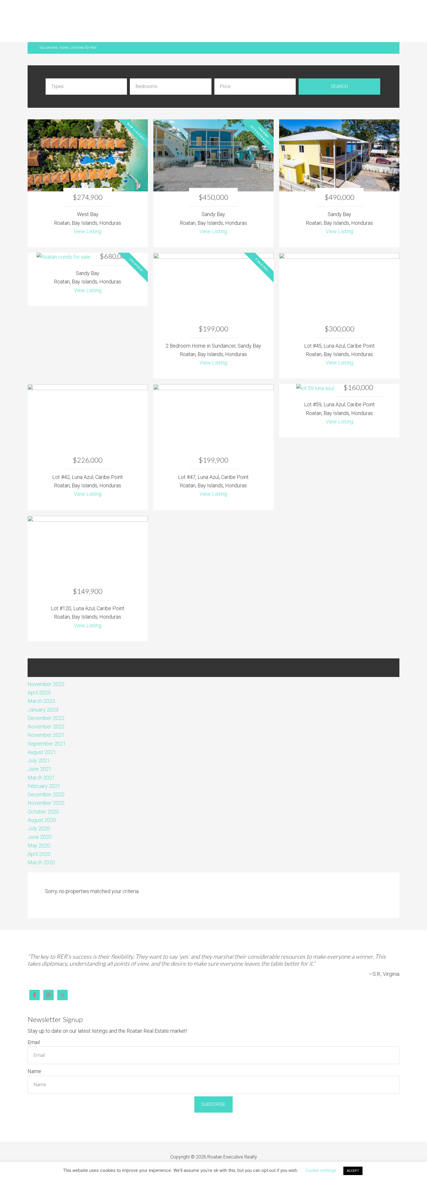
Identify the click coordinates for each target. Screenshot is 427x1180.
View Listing (87, 218)
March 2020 (41, 849)
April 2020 (39, 841)
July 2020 (39, 815)
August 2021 (42, 739)
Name (34, 1058)
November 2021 (46, 722)
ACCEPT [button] (353, 1171)
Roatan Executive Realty (55, 16)
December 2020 (46, 781)
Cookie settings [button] (320, 1170)
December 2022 (46, 705)
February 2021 (44, 773)
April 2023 (39, 679)
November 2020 (46, 789)
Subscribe (213, 1090)
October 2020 (43, 798)
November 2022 (46, 713)
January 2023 (43, 696)
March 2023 (41, 688)
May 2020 (39, 832)
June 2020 (40, 823)
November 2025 (46, 671)
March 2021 (41, 764)
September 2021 (47, 730)
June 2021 (40, 755)
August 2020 (42, 807)
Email (34, 1029)
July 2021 (39, 747)
